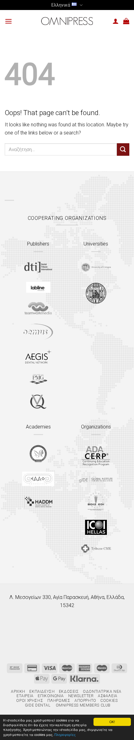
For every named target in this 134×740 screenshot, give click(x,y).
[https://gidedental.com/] (95, 479)
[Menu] (8, 21)
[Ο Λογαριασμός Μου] (115, 21)
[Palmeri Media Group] (38, 379)
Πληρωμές (58, 700)
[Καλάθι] (126, 21)
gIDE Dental (37, 705)
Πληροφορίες (65, 734)
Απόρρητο (85, 700)
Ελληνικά (60, 5)
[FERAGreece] (38, 453)
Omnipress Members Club (83, 705)
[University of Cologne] (96, 267)
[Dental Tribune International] (38, 267)
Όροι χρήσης (29, 700)
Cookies (108, 700)
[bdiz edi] (96, 501)
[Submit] (123, 149)
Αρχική (18, 691)
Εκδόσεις (69, 691)
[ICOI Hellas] (96, 527)
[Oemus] (38, 332)
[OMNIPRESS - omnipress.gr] (67, 21)
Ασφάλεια (107, 696)
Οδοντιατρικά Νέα (102, 691)
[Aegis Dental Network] (38, 356)
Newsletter (81, 696)
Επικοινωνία (51, 696)
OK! (112, 721)
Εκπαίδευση (42, 691)
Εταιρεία (25, 696)
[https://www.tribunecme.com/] (96, 548)
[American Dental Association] (96, 455)
